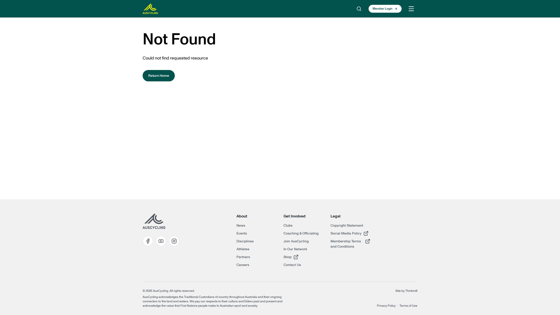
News (240, 225)
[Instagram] (174, 241)
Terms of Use (408, 305)
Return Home (158, 75)
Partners (243, 257)
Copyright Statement (347, 225)
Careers (242, 265)
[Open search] (359, 9)
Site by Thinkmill (406, 290)
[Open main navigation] (411, 9)
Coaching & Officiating (301, 233)
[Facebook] (148, 241)
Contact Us (292, 265)
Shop (299, 257)
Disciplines (245, 241)
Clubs (288, 225)
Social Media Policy (346, 233)
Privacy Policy (386, 305)
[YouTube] (161, 241)
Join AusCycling (296, 241)
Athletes (242, 249)
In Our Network (295, 249)
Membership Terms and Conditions (346, 243)
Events (241, 233)
